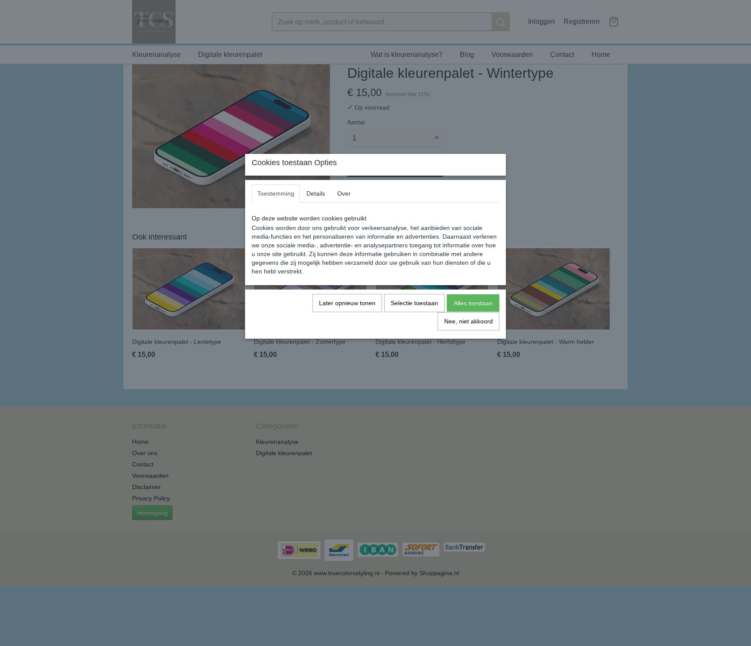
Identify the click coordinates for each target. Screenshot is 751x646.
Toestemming (275, 193)
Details (315, 193)
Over (344, 193)
